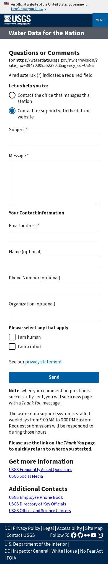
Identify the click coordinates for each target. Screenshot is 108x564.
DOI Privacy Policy (22, 528)
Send (54, 377)
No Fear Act (91, 551)
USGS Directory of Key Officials (37, 504)
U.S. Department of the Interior (35, 544)
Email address (24, 225)
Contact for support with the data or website (54, 114)
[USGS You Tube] (93, 537)
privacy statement (43, 362)
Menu (100, 19)
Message (19, 156)
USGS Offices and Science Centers (40, 510)
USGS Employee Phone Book (36, 497)
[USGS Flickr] (87, 537)
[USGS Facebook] (73, 537)
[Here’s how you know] (54, 7)
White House (64, 551)
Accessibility (69, 528)
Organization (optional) (32, 304)
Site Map (94, 528)
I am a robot (29, 346)
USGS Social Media (26, 476)
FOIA (11, 558)
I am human (29, 337)
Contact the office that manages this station (53, 98)
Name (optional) (25, 252)
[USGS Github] (80, 537)
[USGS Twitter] (67, 537)
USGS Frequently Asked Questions (40, 469)
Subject (18, 130)
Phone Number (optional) (34, 278)
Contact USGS (21, 535)
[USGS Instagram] (100, 537)
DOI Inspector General (26, 551)
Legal (48, 528)
